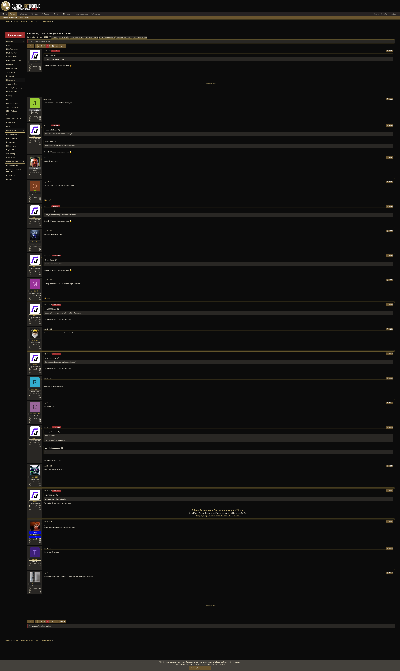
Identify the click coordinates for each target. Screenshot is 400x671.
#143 (391, 125)
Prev (31, 46)
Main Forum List (12, 49)
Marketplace (23, 14)
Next (61, 46)
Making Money (11, 146)
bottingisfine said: (51, 432)
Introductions (11, 175)
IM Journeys (10, 142)
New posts (13, 18)
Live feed (4, 18)
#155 (391, 427)
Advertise (34, 14)
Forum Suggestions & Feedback (13, 170)
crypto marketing (64, 37)
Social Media (10, 72)
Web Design (10, 123)
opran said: (49, 211)
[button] (51, 14)
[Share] (387, 51)
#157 (391, 491)
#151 (391, 329)
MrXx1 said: (49, 142)
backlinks (54, 37)
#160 (391, 573)
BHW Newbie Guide (13, 61)
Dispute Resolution (13, 165)
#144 (391, 157)
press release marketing (124, 37)
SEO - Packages (12, 111)
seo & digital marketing (140, 37)
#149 (391, 280)
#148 (391, 255)
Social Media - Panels (13, 119)
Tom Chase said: (51, 358)
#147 (391, 231)
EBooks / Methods (12, 92)
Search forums (24, 18)
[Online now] (35, 191)
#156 (391, 466)
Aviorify (32, 37)
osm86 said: (49, 55)
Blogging (9, 65)
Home (4, 14)
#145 (391, 182)
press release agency (91, 37)
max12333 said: (50, 309)
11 (57, 46)
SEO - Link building (12, 107)
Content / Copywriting (14, 88)
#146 (391, 206)
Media (56, 14)
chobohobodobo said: (52, 448)
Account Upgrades (81, 14)
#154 (391, 403)
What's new (45, 14)
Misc (7, 99)
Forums (13, 14)
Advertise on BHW (211, 83)
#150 (391, 305)
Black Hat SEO (11, 53)
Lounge (9, 179)
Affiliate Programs (12, 134)
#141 (391, 51)
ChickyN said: (49, 260)
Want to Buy (10, 158)
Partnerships (95, 14)
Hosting (9, 96)
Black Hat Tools (12, 68)
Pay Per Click (11, 150)
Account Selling (11, 84)
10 (53, 46)
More (8, 126)
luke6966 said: (50, 495)
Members (66, 14)
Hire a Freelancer (12, 138)
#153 (391, 378)
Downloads (10, 76)
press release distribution (107, 37)
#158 (391, 522)
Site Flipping (10, 154)
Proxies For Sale (12, 103)
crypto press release (77, 37)
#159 (391, 548)
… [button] (38, 46)
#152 (391, 354)
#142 (391, 99)
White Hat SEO (11, 57)
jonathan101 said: (51, 130)
